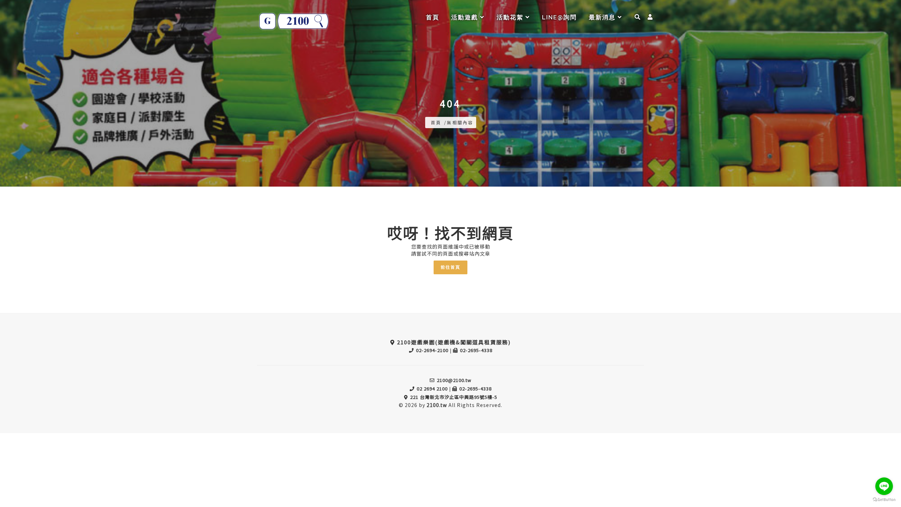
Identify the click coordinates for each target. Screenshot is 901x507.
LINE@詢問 (559, 17)
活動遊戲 (465, 17)
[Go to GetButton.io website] (884, 499)
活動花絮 (511, 17)
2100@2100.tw (454, 380)
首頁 (432, 17)
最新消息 (603, 17)
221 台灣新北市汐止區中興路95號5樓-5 (453, 397)
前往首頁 (450, 267)
